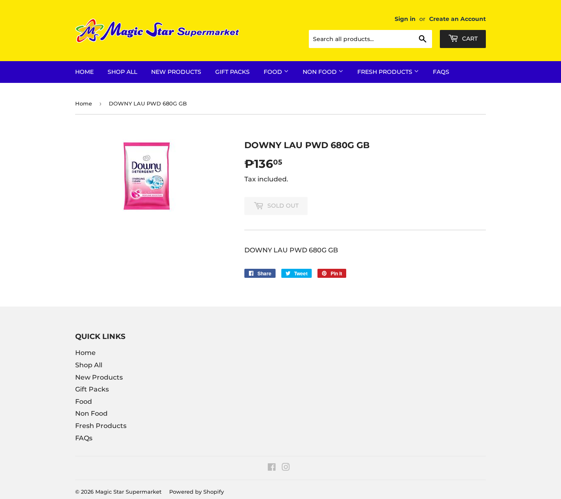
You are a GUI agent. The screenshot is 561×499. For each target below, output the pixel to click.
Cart (469, 38)
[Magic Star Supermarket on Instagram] (286, 468)
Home (84, 72)
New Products (176, 72)
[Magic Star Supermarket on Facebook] (271, 468)
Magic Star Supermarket (128, 491)
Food (274, 72)
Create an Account (457, 19)
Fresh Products (385, 72)
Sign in (405, 19)
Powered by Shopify (196, 491)
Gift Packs (232, 72)
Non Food (320, 72)
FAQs (441, 72)
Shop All (122, 72)
